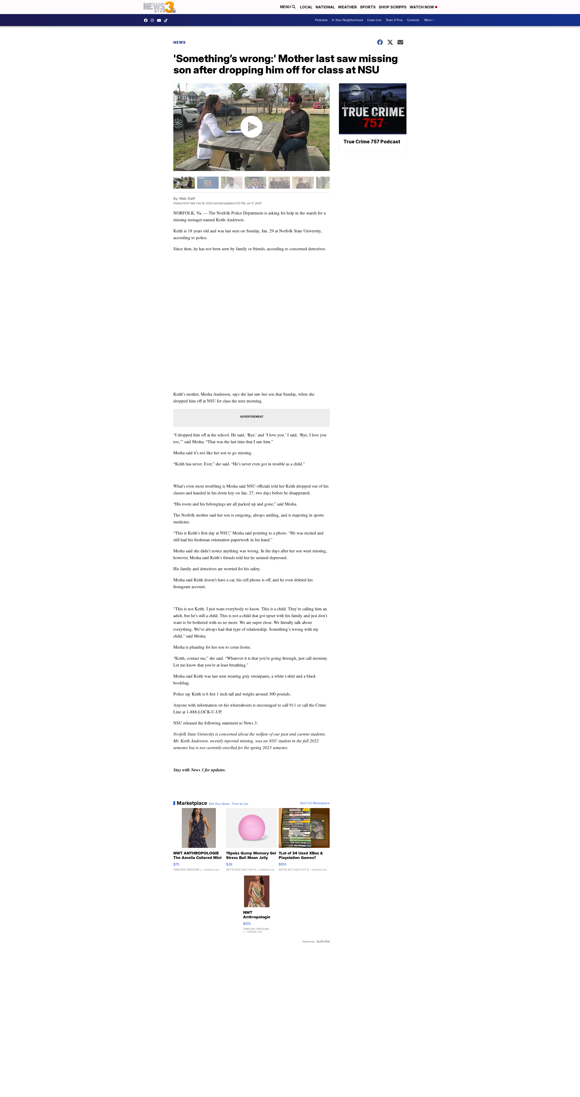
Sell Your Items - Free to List (228, 803)
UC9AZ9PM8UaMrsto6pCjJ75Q (160, 20)
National (325, 7)
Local (306, 7)
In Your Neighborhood (347, 20)
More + (429, 20)
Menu (286, 7)
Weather (347, 7)
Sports (368, 7)
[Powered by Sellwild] (323, 941)
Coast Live (374, 20)
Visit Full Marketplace (315, 803)
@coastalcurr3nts (167, 20)
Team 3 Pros (394, 20)
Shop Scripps (392, 7)
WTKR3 (147, 20)
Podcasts (321, 20)
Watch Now (422, 7)
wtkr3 (153, 20)
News (179, 42)
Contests (413, 20)
